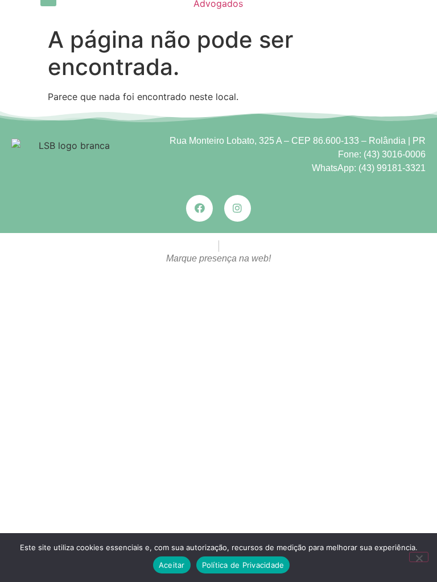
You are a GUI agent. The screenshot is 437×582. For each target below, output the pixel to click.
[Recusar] (418, 557)
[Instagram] (237, 208)
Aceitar (172, 564)
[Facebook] (199, 208)
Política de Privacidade (243, 564)
